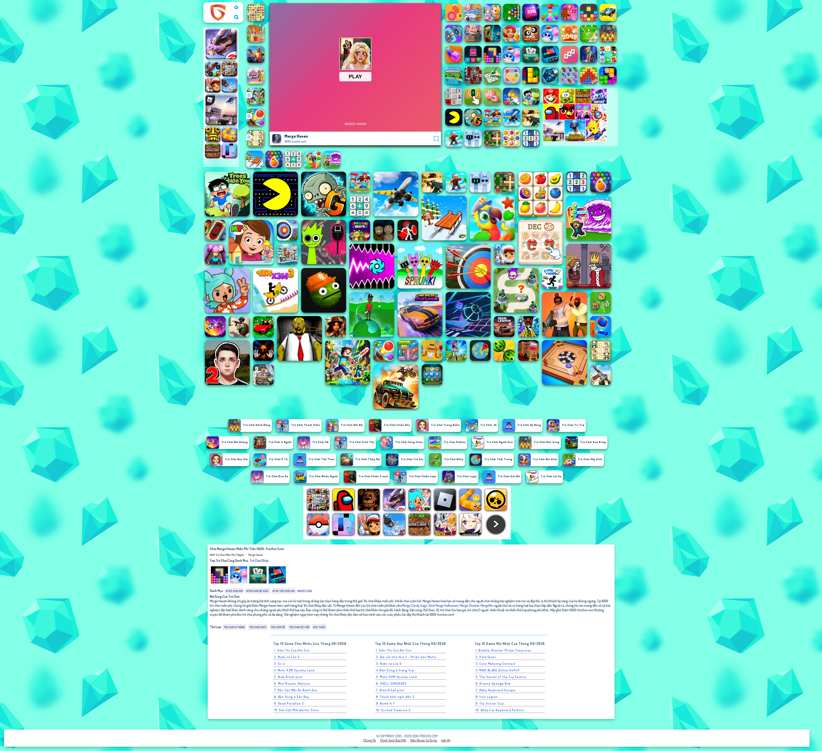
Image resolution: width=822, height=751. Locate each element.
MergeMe (487, 605)
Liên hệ (445, 740)
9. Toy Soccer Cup (490, 703)
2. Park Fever (486, 657)
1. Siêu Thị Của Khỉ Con (292, 650)
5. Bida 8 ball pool (288, 677)
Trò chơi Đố (278, 627)
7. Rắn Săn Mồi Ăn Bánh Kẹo (295, 690)
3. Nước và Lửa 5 (389, 664)
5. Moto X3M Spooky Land (396, 677)
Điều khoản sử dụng (423, 740)
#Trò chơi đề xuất (257, 591)
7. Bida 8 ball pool (390, 690)
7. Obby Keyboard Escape (496, 690)
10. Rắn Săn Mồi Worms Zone (296, 710)
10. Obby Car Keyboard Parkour (500, 710)
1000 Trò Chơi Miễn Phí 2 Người (218, 7)
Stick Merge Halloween (443, 605)
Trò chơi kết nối (299, 627)
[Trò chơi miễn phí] (236, 7)
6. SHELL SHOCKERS (391, 683)
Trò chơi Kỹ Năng (234, 627)
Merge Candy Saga (414, 605)
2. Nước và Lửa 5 (287, 657)
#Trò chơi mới (234, 591)
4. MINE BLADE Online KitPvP (498, 670)
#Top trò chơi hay (284, 591)
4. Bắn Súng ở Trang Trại (395, 670)
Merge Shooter (469, 605)
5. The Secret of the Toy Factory (501, 677)
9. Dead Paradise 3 (289, 703)
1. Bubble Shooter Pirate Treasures (503, 650)
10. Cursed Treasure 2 (393, 710)
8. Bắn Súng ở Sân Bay (291, 697)
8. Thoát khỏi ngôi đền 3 (395, 697)
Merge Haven (255, 554)
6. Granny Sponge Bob (493, 683)
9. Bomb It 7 (385, 703)
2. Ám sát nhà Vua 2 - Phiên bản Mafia (406, 657)
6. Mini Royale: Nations (292, 683)
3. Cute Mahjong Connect (496, 664)
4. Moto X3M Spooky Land (294, 670)
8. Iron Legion (487, 697)
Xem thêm (319, 627)
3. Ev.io (279, 664)
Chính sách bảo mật (393, 740)
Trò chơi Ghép (259, 560)
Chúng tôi (369, 740)
